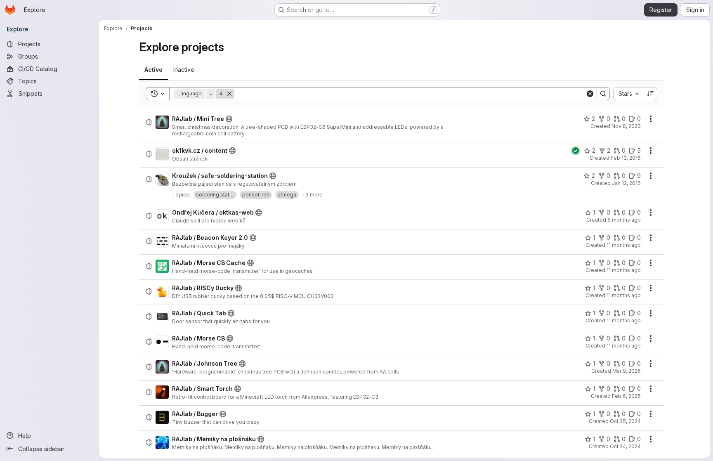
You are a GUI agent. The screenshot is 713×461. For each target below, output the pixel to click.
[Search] (603, 93)
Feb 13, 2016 (626, 158)
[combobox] (628, 93)
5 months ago (624, 220)
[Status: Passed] (576, 151)
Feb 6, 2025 (626, 396)
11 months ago (624, 245)
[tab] (153, 69)
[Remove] (229, 94)
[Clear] (590, 94)
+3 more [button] (312, 194)
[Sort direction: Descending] (650, 93)
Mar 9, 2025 (626, 371)
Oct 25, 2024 (625, 421)
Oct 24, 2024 (625, 446)
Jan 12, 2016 (626, 183)
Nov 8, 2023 (626, 126)
